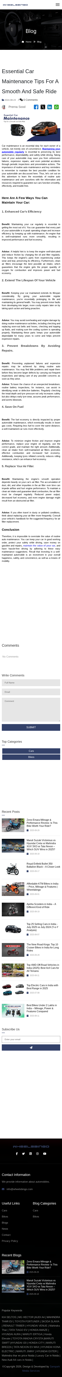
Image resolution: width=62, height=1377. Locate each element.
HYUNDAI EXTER (46, 1351)
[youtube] (44, 1153)
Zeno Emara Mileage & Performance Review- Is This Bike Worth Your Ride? (42, 823)
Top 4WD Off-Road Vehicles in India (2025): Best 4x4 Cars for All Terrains (43, 968)
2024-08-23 (10, 100)
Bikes (31, 757)
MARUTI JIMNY (24, 1351)
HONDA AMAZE (38, 1330)
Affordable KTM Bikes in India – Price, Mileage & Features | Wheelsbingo (42, 886)
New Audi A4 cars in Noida (17, 1359)
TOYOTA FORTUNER (27, 1321)
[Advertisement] (31, 602)
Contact (6, 1234)
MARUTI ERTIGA (32, 1334)
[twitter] (23, 1153)
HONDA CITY (37, 1342)
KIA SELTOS (9, 1317)
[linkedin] (30, 1153)
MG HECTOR (26, 1317)
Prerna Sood (17, 106)
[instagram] (37, 1153)
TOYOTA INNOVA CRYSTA (28, 1338)
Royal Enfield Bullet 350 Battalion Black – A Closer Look (43, 865)
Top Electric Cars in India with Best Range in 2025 (42, 987)
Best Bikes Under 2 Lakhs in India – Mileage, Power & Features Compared (42, 1008)
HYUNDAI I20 (18, 1342)
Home (28, 42)
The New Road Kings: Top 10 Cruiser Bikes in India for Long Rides (43, 947)
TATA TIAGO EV (18, 1330)
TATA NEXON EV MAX (26, 1347)
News (5, 1228)
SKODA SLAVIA (50, 1321)
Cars (31, 751)
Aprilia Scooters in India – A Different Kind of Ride (41, 905)
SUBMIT (31, 727)
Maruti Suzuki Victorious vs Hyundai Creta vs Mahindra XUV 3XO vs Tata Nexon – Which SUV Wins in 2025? (41, 845)
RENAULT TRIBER (14, 1325)
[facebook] (17, 1153)
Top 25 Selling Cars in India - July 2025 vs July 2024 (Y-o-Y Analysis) (42, 927)
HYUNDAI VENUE (37, 1325)
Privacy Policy (10, 1241)
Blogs (5, 1222)
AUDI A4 (40, 1317)
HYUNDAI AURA (11, 1334)
